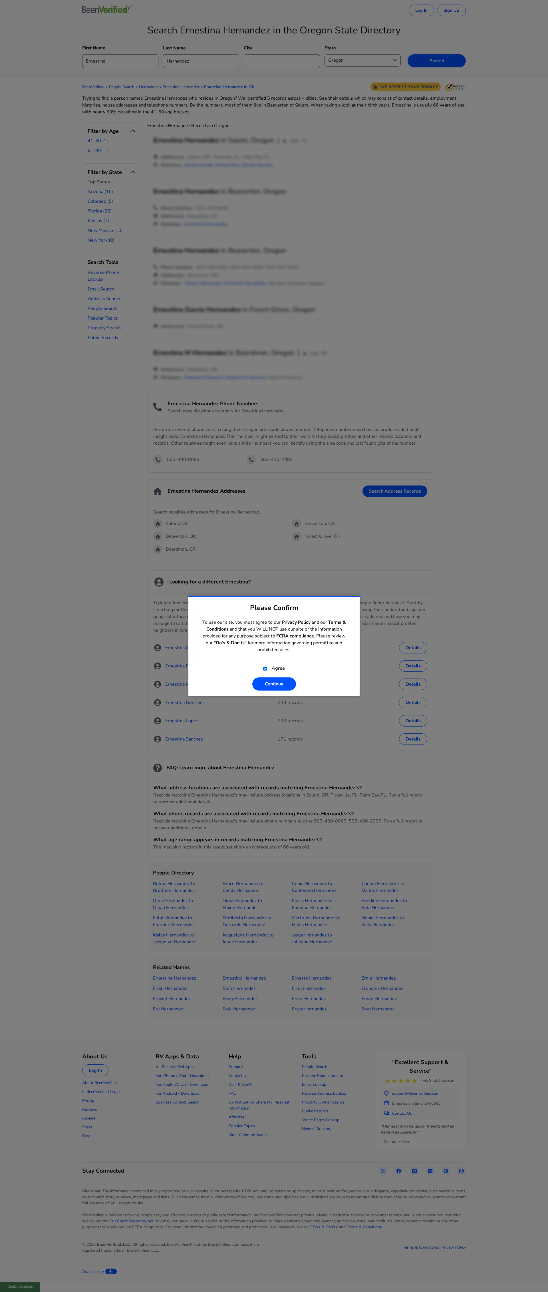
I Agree (276, 668)
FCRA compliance (295, 636)
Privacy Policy (296, 622)
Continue (274, 684)
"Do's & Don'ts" (230, 643)
